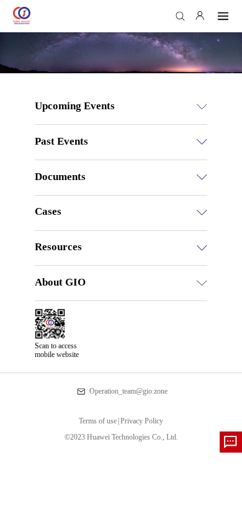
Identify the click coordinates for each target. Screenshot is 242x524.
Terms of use (99, 421)
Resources (58, 247)
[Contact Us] (231, 442)
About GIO (60, 282)
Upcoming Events (75, 106)
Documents (60, 177)
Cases (48, 211)
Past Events (61, 141)
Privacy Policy (141, 421)
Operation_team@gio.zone (128, 391)
